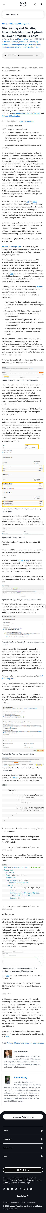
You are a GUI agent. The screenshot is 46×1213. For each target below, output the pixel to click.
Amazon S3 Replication (11, 116)
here (11, 273)
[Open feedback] (43, 606)
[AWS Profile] (41, 4)
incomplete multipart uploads (32, 1043)
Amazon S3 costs (13, 1043)
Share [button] (37, 47)
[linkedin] (12, 1189)
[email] (31, 1189)
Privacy (5, 1202)
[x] (4, 1189)
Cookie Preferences (28, 1202)
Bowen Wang (23, 39)
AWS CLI (16, 778)
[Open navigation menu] (4, 4)
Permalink (27, 47)
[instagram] (16, 1189)
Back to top (21, 1196)
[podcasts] (27, 1189)
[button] (12, 14)
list (27, 201)
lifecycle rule (24, 560)
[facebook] (8, 1189)
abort (35, 201)
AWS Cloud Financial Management (16, 24)
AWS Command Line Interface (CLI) (26, 113)
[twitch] (20, 1189)
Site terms (15, 1202)
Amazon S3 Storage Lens (11, 247)
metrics (40, 287)
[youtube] (24, 1189)
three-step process (27, 121)
